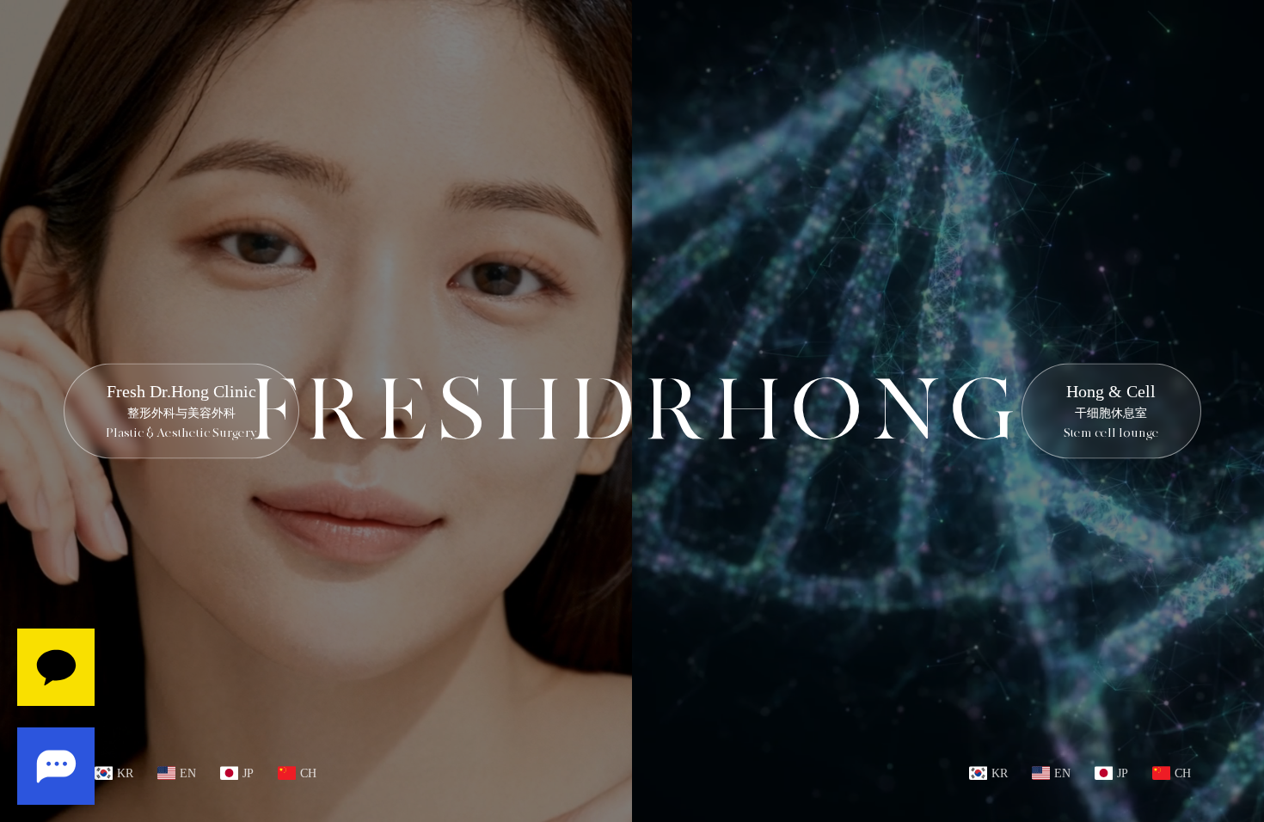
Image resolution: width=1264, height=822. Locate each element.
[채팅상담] (56, 716)
